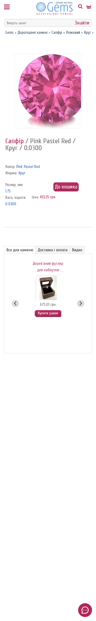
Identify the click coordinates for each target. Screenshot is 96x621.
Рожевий (73, 32)
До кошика (66, 187)
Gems (9, 32)
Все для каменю (19, 250)
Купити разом (48, 313)
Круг (87, 32)
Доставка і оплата (52, 250)
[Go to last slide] (15, 303)
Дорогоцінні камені (32, 32)
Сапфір (56, 32)
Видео (77, 250)
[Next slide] (80, 303)
